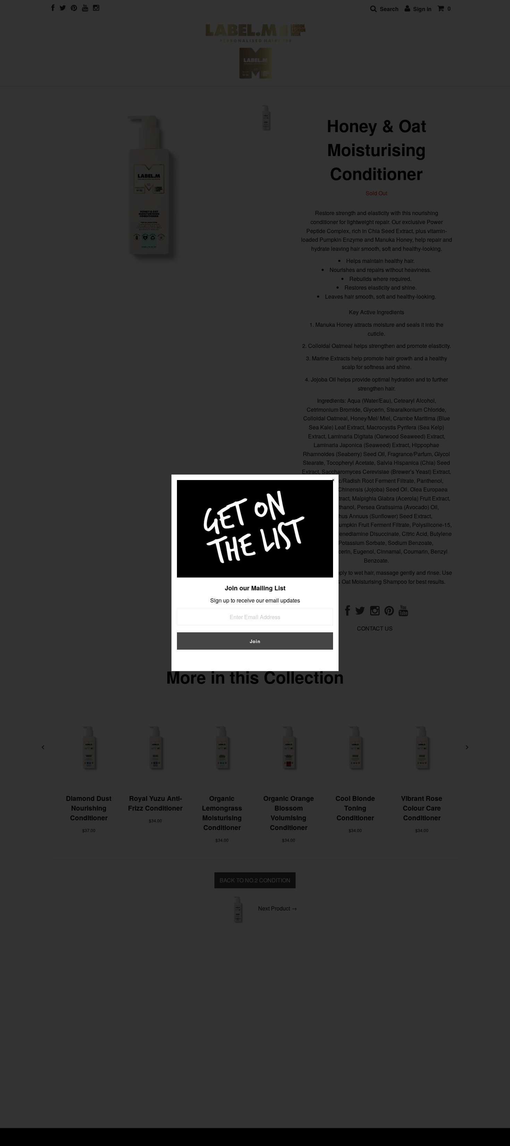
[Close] (333, 480)
